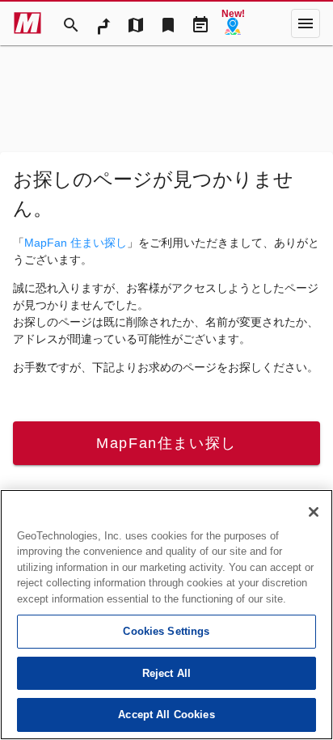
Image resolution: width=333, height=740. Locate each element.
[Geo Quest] (233, 23)
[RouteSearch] (103, 23)
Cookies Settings (166, 631)
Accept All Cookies (166, 714)
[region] (166, 614)
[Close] (313, 512)
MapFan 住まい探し (75, 242)
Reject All (166, 673)
